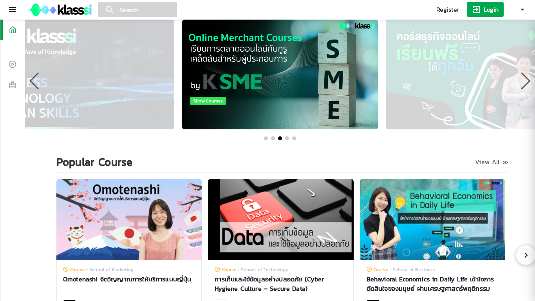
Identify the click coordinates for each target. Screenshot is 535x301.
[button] (266, 138)
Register (447, 9)
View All (491, 162)
